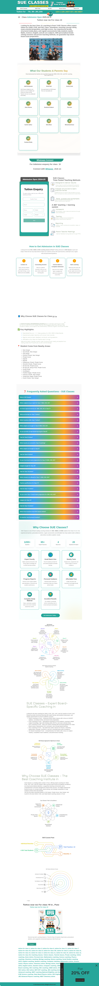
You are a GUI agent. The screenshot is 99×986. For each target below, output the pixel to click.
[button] (96, 965)
